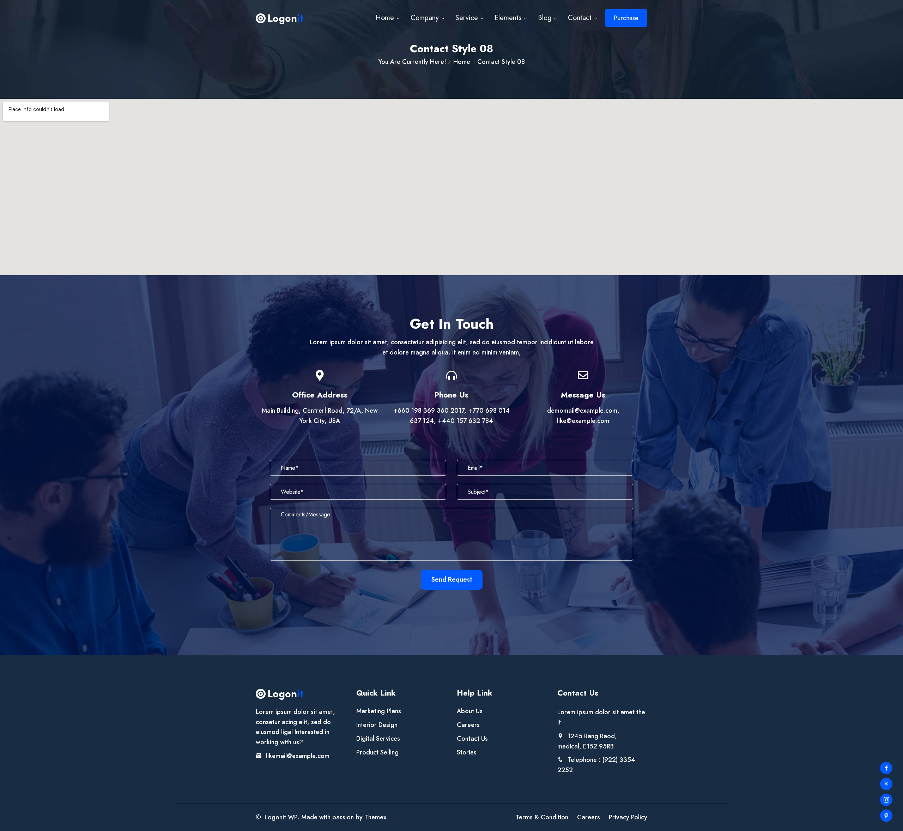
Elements (508, 18)
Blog (544, 18)
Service (466, 18)
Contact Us (472, 738)
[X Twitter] (886, 784)
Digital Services (378, 738)
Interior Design (377, 724)
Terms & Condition (542, 817)
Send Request (451, 579)
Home (385, 18)
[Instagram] (886, 800)
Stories (467, 752)
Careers (468, 724)
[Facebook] (886, 768)
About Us (470, 711)
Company (425, 18)
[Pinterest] (886, 815)
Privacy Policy (628, 817)
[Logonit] (279, 18)
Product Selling (377, 752)
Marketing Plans (378, 711)
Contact (580, 18)
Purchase (626, 18)
